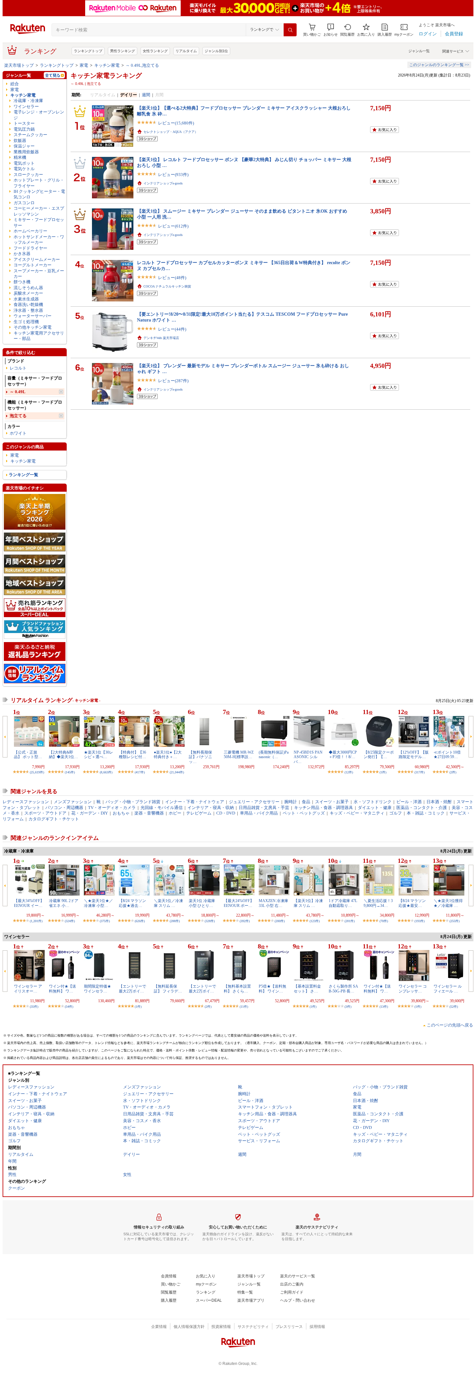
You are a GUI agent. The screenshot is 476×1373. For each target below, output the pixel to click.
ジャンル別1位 (216, 51)
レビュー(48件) (172, 277)
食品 (306, 801)
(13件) (384, 1006)
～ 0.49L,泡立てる (142, 65)
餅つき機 (22, 281)
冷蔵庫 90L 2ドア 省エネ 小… (63, 903)
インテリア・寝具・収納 (210, 807)
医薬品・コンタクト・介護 (421, 807)
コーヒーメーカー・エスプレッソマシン (39, 211)
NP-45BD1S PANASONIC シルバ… (308, 757)
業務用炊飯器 (26, 151)
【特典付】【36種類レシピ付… (132, 754)
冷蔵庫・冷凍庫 (28, 100)
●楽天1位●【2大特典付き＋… (168, 754)
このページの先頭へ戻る (450, 1025)
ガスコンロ (24, 202)
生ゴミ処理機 (26, 321)
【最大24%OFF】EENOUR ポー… (239, 903)
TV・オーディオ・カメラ (112, 807)
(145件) (70, 772)
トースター (24, 123)
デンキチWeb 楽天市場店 (161, 338)
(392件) (245, 921)
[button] (330, 30)
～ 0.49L (18, 391)
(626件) (140, 921)
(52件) (453, 1006)
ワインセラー (26, 106)
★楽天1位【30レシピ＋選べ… (98, 754)
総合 (14, 83)
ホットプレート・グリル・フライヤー (39, 183)
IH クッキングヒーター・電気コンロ (39, 194)
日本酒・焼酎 (439, 801)
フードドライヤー (30, 248)
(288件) (175, 921)
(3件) (348, 1006)
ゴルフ (395, 813)
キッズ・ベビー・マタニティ (357, 813)
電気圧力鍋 (24, 129)
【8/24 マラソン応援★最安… (412, 903)
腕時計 (290, 801)
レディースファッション (26, 801)
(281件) (350, 921)
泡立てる (18, 415)
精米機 (20, 157)
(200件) (280, 921)
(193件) (419, 921)
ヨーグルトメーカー (32, 265)
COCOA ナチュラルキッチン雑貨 (167, 286)
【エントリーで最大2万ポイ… (132, 988)
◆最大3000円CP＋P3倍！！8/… (343, 754)
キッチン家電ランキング (106, 75)
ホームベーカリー (30, 231)
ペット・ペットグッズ (304, 813)
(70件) (384, 921)
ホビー (175, 813)
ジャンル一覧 (419, 51)
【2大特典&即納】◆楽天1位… (63, 754)
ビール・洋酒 (409, 801)
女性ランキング (155, 51)
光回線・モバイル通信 (162, 807)
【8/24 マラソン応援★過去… (132, 903)
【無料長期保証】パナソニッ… (200, 757)
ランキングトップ (88, 51)
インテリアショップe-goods (163, 183)
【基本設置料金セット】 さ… (307, 988)
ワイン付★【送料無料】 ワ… (62, 988)
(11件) (244, 1006)
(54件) (69, 1006)
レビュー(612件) (173, 226)
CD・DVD (225, 813)
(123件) (315, 921)
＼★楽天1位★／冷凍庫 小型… (98, 903)
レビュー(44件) (172, 329)
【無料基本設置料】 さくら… (237, 988)
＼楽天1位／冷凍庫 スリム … (168, 903)
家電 (84, 65)
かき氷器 (22, 253)
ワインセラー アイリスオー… (28, 988)
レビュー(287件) (173, 380)
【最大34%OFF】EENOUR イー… (29, 903)
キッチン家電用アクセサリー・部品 (39, 336)
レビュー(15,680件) (176, 123)
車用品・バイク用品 (259, 813)
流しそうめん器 (28, 287)
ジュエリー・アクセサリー (254, 801)
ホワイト (18, 433)
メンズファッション (73, 801)
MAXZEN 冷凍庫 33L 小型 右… (273, 903)
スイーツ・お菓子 (332, 801)
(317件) (419, 772)
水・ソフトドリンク (372, 801)
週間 (146, 94)
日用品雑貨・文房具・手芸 (264, 807)
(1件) (383, 772)
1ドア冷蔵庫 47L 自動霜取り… (343, 903)
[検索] (290, 29)
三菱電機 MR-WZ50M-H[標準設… (239, 754)
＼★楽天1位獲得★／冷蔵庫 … (448, 903)
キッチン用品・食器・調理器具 (323, 807)
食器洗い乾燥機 (28, 304)
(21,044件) (177, 772)
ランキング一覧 (23, 474)
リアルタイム (186, 51)
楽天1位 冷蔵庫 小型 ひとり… (202, 903)
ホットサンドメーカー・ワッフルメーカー (39, 239)
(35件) (34, 1006)
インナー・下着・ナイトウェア (194, 801)
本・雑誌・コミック (426, 813)
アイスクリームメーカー (37, 259)
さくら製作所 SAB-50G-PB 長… (343, 988)
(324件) (70, 921)
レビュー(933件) (173, 174)
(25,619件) (37, 772)
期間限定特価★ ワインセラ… (97, 988)
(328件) (210, 921)
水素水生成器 (26, 299)
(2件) (452, 772)
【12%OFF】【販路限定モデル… (414, 754)
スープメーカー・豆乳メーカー (39, 273)
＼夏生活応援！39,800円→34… (378, 903)
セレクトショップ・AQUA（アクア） (170, 132)
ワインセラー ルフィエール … (448, 988)
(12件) (349, 772)
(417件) (140, 772)
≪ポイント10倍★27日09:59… (447, 754)
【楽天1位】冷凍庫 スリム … (308, 903)
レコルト (18, 368)
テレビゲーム (198, 813)
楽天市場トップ (19, 65)
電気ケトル (24, 168)
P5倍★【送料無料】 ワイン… (272, 988)
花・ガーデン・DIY (89, 813)
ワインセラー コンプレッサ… (413, 988)
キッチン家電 (106, 65)
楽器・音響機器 (149, 813)
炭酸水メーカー (28, 293)
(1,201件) (36, 921)
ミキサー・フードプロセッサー (39, 222)
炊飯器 (20, 140)
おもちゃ (121, 813)
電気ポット (24, 163)
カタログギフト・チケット (53, 818)
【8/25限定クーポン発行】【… (379, 754)
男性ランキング (122, 51)
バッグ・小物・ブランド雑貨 (133, 801)
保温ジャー (24, 146)
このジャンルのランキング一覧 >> (439, 65)
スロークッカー (28, 174)
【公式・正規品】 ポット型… (28, 754)
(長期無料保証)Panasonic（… (274, 754)
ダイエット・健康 (374, 807)
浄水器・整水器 (28, 310)
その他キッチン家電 (32, 327)
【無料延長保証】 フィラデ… (168, 988)
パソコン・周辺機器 (64, 807)
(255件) (454, 921)
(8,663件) (106, 772)
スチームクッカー (30, 134)
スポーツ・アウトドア (45, 813)
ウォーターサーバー (32, 315)
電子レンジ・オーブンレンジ (39, 115)
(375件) (105, 921)
